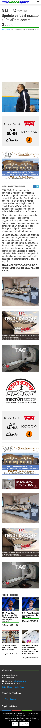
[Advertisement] (20, 56)
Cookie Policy (19, 687)
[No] (38, 719)
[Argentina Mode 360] (20, 131)
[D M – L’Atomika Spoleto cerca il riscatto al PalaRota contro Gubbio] (20, 97)
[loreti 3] (20, 484)
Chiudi (15, 724)
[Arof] (20, 165)
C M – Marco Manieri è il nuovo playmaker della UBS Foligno (30, 615)
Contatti (4, 687)
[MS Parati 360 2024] (20, 325)
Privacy (10, 687)
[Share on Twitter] (37, 186)
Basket (8, 30)
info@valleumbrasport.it (20, 681)
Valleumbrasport (10, 699)
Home (3, 30)
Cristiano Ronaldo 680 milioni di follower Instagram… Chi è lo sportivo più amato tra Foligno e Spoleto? (30, 649)
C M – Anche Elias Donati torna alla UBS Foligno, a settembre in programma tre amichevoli (10, 617)
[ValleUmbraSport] (15, 2)
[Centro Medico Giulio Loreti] (20, 358)
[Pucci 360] (20, 291)
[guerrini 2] (20, 391)
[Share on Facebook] (34, 186)
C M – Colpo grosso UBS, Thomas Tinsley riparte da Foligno (9, 647)
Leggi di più (24, 724)
